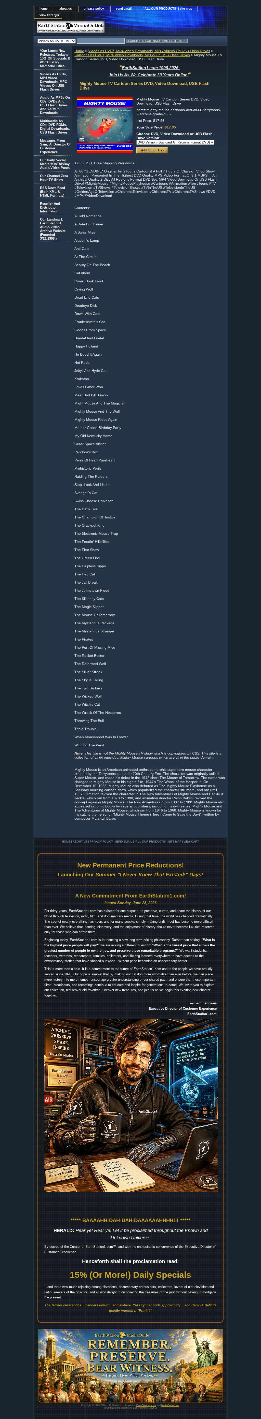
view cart (46, 15)
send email (124, 8)
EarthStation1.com (146, 1405)
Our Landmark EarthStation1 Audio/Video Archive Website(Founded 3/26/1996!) (53, 229)
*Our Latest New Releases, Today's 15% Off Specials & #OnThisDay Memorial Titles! (55, 58)
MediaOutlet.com (170, 1405)
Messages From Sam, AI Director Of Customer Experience (55, 146)
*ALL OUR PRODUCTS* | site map (167, 8)
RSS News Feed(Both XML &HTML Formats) (52, 191)
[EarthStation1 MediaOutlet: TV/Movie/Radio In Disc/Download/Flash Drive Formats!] (97, 28)
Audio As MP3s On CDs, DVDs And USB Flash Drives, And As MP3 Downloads (55, 105)
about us (65, 8)
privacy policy (94, 8)
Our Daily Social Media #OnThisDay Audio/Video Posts (55, 164)
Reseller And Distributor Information (50, 207)
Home (79, 51)
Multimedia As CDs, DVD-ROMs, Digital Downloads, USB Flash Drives (55, 126)
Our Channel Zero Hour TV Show (54, 178)
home (44, 8)
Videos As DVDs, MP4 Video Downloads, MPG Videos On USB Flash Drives (149, 51)
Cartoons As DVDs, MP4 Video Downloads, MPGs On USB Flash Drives (132, 55)
